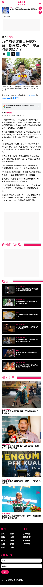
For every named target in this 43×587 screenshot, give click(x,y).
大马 (11, 7)
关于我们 (27, 534)
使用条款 (27, 540)
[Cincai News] (21, 4)
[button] (39, 106)
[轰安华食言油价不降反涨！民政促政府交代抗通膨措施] (21, 394)
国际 (3, 537)
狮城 (3, 540)
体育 (12, 537)
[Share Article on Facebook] (17, 55)
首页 (4, 36)
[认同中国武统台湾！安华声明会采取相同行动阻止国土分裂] (9, 340)
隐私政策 (27, 537)
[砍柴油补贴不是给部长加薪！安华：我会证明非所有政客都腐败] (21, 499)
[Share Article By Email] (4, 55)
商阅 (3, 544)
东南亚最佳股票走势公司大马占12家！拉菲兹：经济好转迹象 (20, 447)
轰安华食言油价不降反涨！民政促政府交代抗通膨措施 (21, 412)
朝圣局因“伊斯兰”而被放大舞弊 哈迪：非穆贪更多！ (26, 302)
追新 (12, 547)
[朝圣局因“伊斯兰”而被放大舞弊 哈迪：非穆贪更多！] (9, 302)
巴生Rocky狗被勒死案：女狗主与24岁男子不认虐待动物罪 (27, 366)
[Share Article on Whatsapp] (8, 55)
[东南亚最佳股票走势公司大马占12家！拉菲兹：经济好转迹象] (21, 429)
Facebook (31, 95)
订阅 (4, 572)
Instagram (6, 98)
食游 (12, 540)
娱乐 (3, 547)
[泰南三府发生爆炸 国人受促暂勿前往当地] (9, 353)
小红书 (15, 98)
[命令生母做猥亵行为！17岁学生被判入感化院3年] (9, 328)
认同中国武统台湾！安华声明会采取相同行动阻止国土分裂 (27, 340)
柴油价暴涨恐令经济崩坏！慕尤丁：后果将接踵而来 (21, 482)
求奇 (12, 544)
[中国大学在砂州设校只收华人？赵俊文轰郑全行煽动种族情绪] (9, 290)
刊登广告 (27, 544)
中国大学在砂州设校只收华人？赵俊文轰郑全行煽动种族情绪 (27, 289)
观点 (12, 534)
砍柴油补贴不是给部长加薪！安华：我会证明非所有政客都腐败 (21, 517)
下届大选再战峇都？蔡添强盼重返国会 (23, 9)
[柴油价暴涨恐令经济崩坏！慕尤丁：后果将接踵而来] (21, 464)
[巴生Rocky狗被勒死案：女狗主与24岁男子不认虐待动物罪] (9, 366)
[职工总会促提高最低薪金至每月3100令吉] (9, 315)
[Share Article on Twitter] (13, 55)
